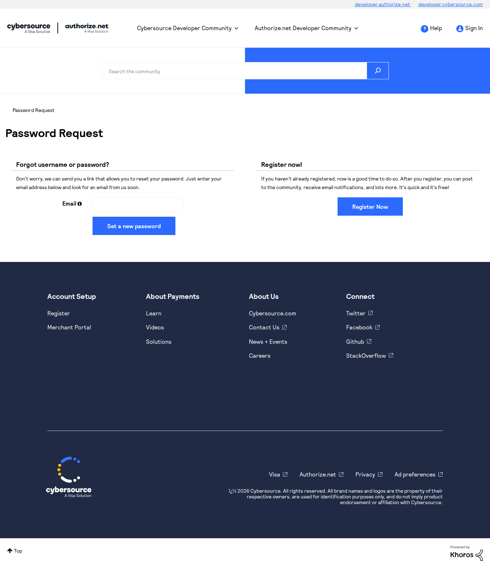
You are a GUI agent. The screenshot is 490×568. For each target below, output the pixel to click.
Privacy (365, 474)
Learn (153, 313)
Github (355, 341)
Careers (259, 355)
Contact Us (264, 327)
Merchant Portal (69, 327)
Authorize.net (318, 474)
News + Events (268, 341)
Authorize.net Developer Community (303, 27)
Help (436, 27)
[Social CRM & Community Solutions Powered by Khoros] (467, 552)
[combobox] (245, 70)
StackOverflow (366, 355)
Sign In (474, 27)
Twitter (356, 313)
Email (69, 203)
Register (58, 313)
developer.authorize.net (383, 4)
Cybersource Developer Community (28, 28)
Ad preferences (415, 474)
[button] (79, 204)
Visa (274, 474)
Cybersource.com (272, 313)
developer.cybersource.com (450, 4)
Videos (155, 327)
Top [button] (18, 551)
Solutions (158, 341)
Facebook (359, 327)
